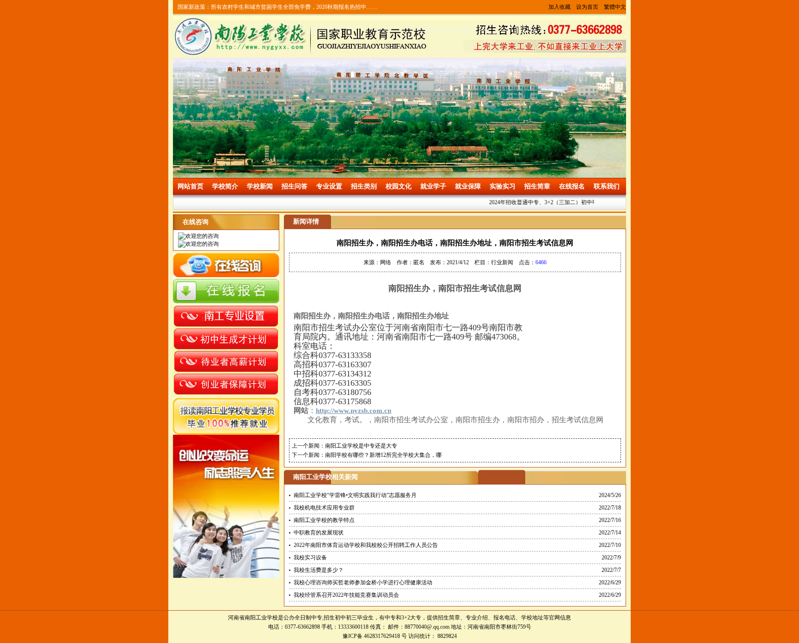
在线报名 (572, 186)
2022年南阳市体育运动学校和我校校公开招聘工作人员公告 (366, 545)
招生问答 (294, 186)
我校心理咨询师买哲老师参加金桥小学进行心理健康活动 (363, 582)
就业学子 (433, 186)
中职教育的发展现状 (319, 532)
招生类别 (364, 186)
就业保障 (468, 186)
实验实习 (503, 186)
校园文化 (399, 186)
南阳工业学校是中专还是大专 (361, 446)
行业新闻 (502, 262)
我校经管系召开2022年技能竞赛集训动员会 (346, 595)
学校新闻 (260, 186)
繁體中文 (615, 7)
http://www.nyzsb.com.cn (353, 410)
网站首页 (190, 186)
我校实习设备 (310, 557)
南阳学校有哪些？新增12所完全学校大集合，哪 (383, 455)
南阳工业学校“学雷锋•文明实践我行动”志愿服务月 (355, 495)
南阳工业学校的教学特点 (324, 520)
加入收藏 (559, 7)
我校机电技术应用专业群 (324, 507)
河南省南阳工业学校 (253, 617)
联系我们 (607, 186)
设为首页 (587, 7)
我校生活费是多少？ (319, 570)
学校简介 (225, 186)
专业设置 (329, 186)
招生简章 (537, 186)
